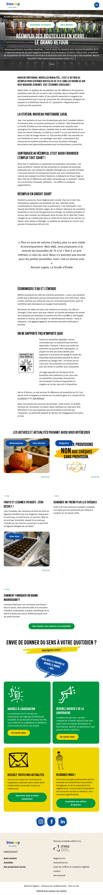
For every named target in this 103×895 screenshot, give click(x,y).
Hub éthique (38, 398)
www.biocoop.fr (11, 851)
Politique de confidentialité (53, 886)
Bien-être (14, 536)
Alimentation (16, 443)
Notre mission (10, 858)
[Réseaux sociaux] (40, 821)
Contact (56, 871)
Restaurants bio (60, 862)
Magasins (64, 443)
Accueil (7, 16)
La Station (22, 398)
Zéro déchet (66, 25)
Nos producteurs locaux (15, 867)
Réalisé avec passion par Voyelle (52, 891)
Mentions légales (31, 886)
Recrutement (59, 875)
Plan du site (73, 886)
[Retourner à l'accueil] (13, 5)
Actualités (17, 16)
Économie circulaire (33, 16)
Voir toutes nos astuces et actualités (51, 626)
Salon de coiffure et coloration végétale (71, 867)
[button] (97, 5)
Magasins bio (59, 858)
